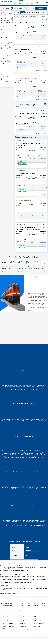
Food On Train (27, 2)
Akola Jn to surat (23, 623)
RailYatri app (3, 573)
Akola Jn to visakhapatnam (25, 629)
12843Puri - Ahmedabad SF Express (6, 603)
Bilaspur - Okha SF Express (26, 173)
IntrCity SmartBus (21, 2)
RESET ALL (10, 13)
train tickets (29, 576)
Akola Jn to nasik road (39, 623)
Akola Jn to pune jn (39, 613)
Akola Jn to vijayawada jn (25, 616)
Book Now (21, 65)
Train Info (32, 2)
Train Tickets (14, 2)
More (37, 2)
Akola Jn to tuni (38, 626)
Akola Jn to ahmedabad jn (9, 616)
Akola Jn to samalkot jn (8, 620)
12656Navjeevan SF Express (5, 598)
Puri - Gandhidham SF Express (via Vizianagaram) (28, 144)
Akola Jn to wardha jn (8, 631)
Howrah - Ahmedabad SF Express (27, 113)
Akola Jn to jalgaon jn (8, 623)
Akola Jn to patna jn (39, 629)
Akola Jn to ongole (23, 626)
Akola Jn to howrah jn (24, 620)
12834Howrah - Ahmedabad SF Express (7, 605)
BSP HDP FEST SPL (24, 201)
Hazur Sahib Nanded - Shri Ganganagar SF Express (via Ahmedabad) (28, 228)
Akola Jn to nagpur (7, 613)
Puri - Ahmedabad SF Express (26, 78)
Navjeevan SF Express (24, 22)
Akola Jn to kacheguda (24, 613)
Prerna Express (22, 49)
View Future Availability (41, 42)
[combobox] (6, 8)
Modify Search (41, 8)
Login (45, 2)
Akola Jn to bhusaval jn (39, 620)
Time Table (44, 22)
